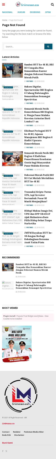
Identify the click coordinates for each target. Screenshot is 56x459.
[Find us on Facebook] (2, 451)
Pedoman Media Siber (34, 432)
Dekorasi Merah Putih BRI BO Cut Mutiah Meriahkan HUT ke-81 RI (39, 178)
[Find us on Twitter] (6, 451)
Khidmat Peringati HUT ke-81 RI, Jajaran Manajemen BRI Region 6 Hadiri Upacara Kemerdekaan (38, 137)
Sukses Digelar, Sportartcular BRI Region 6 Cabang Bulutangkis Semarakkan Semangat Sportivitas (38, 93)
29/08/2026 (40, 81)
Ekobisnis (35, 12)
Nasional (7, 12)
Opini (48, 12)
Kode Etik (6, 435)
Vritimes (29, 81)
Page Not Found (16, 20)
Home (4, 20)
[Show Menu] (3, 4)
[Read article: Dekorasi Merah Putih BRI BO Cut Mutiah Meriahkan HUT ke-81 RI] (12, 180)
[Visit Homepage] (28, 4)
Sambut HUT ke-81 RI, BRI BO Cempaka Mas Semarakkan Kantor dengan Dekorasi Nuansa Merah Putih (39, 71)
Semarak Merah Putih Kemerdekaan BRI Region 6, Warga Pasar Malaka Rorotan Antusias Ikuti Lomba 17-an (38, 115)
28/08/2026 (40, 147)
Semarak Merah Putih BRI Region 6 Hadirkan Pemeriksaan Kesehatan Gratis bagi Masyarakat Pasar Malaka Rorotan (39, 159)
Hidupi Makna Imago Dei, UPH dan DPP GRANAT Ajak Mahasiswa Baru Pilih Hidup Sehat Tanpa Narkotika (38, 217)
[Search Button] (52, 4)
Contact (5, 432)
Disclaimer (19, 435)
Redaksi (16, 432)
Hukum (21, 12)
